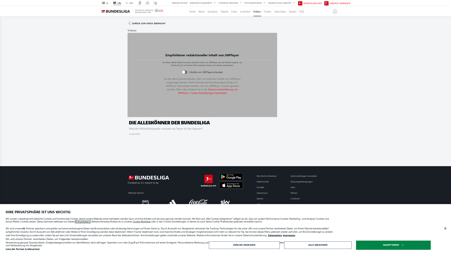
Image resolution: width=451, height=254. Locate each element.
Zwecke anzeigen (244, 245)
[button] (333, 11)
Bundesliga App (312, 3)
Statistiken (280, 11)
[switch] (184, 72)
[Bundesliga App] (300, 3)
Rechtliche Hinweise (267, 176)
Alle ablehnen (318, 245)
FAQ (301, 11)
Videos (257, 11)
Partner (294, 193)
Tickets (267, 11)
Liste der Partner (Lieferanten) (22, 249)
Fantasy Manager (340, 3)
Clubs (234, 11)
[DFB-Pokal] (139, 3)
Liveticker (245, 11)
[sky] (225, 202)
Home (192, 11)
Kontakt (260, 187)
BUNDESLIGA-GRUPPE (280, 2)
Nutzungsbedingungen (302, 182)
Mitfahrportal (254, 2)
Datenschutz (263, 182)
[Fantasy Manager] (326, 3)
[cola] (198, 202)
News (202, 11)
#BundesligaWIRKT (201, 2)
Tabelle (224, 11)
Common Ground (228, 2)
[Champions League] (147, 3)
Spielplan (213, 11)
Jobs (293, 187)
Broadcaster (179, 2)
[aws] (145, 202)
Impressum (262, 193)
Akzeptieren (391, 245)
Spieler (292, 11)
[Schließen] (445, 228)
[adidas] (172, 202)
